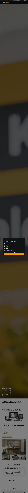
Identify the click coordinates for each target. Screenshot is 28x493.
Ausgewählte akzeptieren (14, 252)
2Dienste (7, 245)
